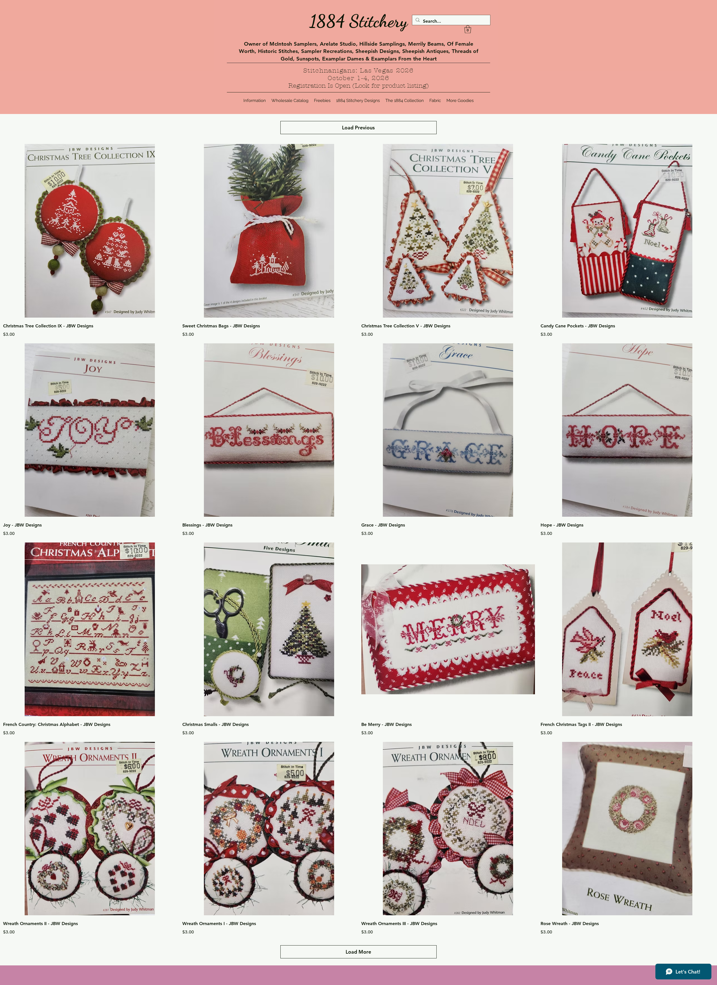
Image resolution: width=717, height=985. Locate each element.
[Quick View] (90, 231)
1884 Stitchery (358, 21)
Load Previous (358, 127)
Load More (358, 952)
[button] (467, 29)
